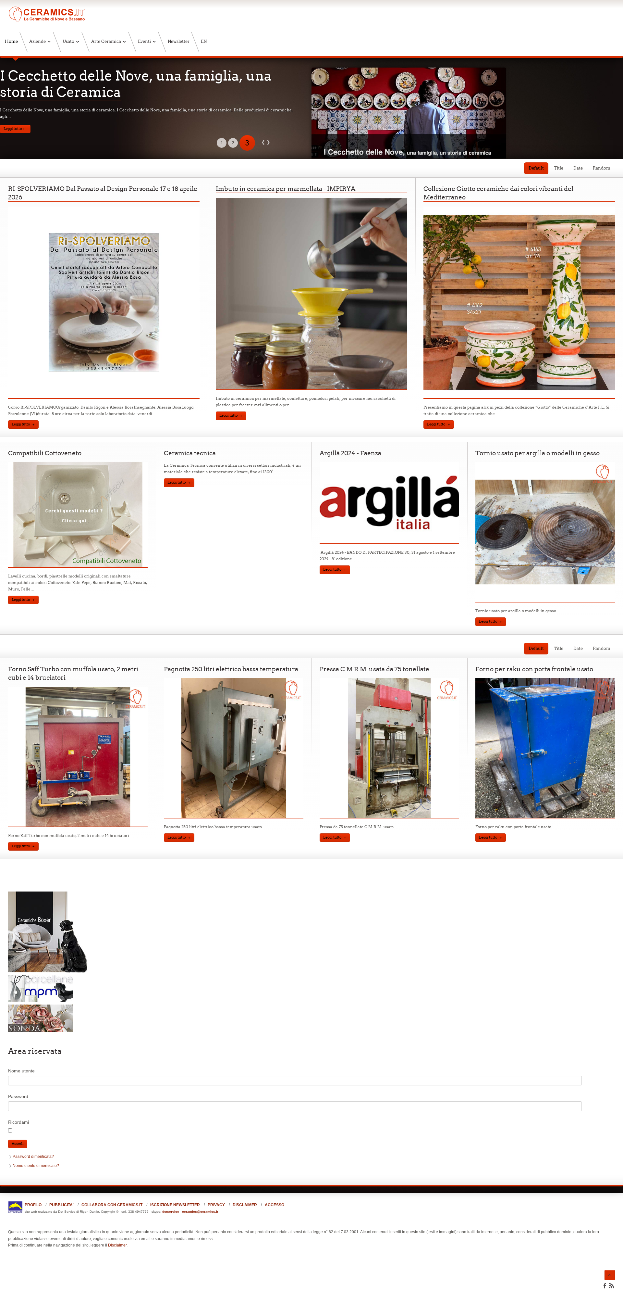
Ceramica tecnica (190, 453)
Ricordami (18, 1122)
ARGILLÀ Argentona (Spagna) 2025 (117, 76)
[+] (104, 397)
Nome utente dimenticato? (36, 1165)
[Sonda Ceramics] (40, 1031)
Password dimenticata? (33, 1156)
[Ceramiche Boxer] (48, 971)
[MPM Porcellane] (40, 1001)
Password (18, 1096)
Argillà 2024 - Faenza (350, 453)
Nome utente (21, 1070)
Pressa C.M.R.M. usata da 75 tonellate (374, 669)
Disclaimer (117, 1245)
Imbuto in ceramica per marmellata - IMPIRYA (285, 189)
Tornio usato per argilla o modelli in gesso (537, 453)
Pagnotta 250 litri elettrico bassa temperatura (231, 669)
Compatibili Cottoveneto (44, 453)
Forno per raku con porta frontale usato (534, 669)
